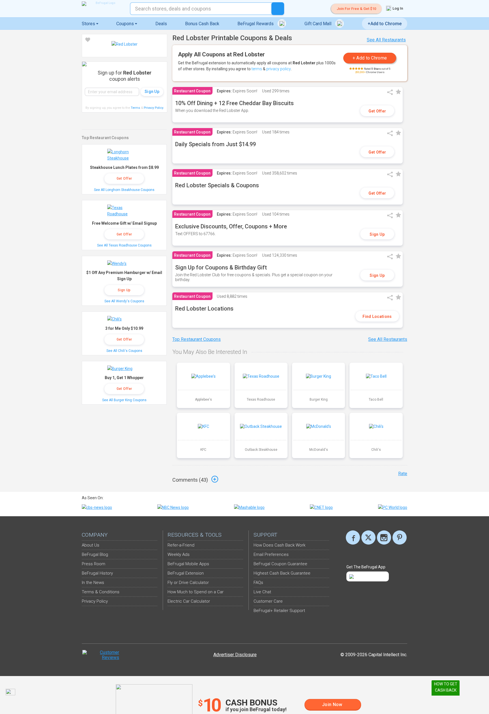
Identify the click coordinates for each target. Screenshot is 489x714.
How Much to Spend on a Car (196, 591)
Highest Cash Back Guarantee (282, 573)
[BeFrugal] (103, 3)
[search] (277, 8)
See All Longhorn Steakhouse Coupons (124, 190)
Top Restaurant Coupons (196, 339)
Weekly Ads (179, 554)
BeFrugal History (97, 573)
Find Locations (377, 316)
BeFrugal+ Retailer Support (279, 610)
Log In (397, 8)
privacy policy (278, 69)
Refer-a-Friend (181, 545)
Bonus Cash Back (202, 23)
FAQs (258, 582)
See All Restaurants (386, 39)
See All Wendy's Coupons (124, 301)
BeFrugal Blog (95, 554)
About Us (90, 545)
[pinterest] (400, 537)
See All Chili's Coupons (124, 351)
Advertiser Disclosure (235, 654)
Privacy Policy (154, 108)
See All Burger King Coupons (124, 400)
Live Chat (262, 591)
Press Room (93, 563)
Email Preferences (271, 554)
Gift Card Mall (318, 23)
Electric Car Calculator (189, 601)
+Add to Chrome (385, 23)
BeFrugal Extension (186, 573)
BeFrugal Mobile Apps (188, 563)
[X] (368, 537)
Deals (161, 23)
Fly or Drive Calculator (188, 582)
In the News (93, 582)
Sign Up (377, 234)
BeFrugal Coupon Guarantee (280, 563)
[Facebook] (353, 537)
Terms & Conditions (100, 591)
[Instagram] (384, 537)
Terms (135, 108)
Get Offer (377, 111)
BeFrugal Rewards (256, 23)
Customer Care (268, 601)
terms (257, 69)
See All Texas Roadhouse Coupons (124, 245)
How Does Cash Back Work (279, 545)
